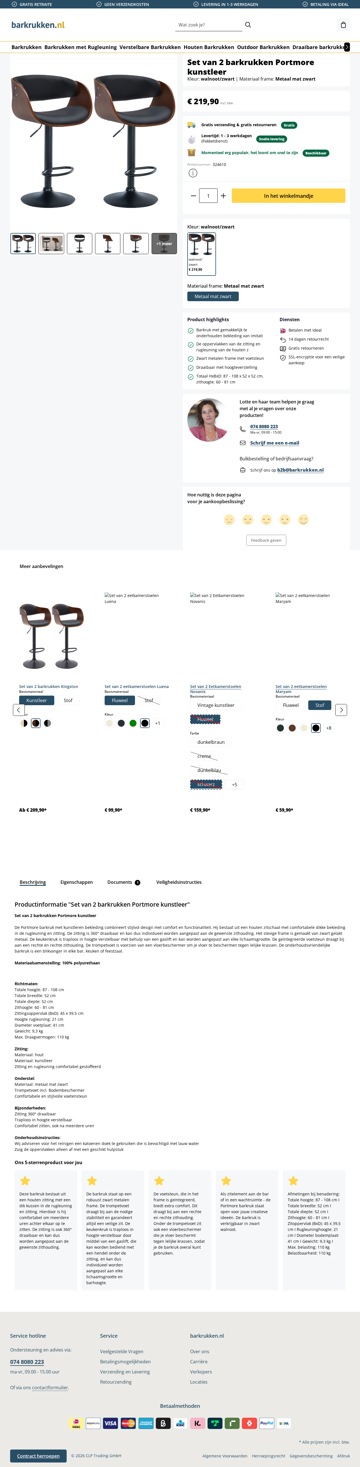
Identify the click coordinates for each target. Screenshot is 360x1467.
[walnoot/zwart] (35, 723)
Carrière (199, 1362)
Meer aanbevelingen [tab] (41, 566)
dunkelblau (212, 770)
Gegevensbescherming (311, 1456)
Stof (68, 700)
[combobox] (208, 25)
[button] (192, 172)
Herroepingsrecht (268, 1456)
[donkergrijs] (121, 723)
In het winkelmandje (288, 195)
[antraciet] (280, 728)
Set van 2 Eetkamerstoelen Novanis (215, 689)
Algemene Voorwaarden (225, 1456)
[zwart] (145, 723)
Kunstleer (36, 700)
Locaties (199, 1382)
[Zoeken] (248, 25)
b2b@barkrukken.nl (300, 470)
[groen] (133, 723)
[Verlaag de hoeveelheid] (193, 195)
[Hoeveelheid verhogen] (223, 195)
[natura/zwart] (24, 723)
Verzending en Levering (125, 1372)
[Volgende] (347, 47)
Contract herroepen (38, 1456)
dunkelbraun (211, 742)
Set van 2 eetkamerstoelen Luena (137, 686)
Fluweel (120, 700)
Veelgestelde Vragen (121, 1351)
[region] (180, 710)
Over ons (199, 1351)
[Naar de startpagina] (38, 24)
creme (207, 756)
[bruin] (292, 728)
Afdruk (343, 1456)
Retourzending (116, 1382)
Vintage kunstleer (216, 705)
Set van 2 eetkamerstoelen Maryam (301, 689)
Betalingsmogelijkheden (125, 1362)
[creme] (109, 723)
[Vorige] (19, 710)
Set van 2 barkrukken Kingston (48, 686)
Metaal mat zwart (213, 296)
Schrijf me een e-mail (274, 443)
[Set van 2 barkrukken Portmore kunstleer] (93, 141)
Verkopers (201, 1372)
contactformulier (50, 1387)
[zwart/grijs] (47, 723)
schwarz (209, 785)
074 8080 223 (264, 426)
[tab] (33, 882)
